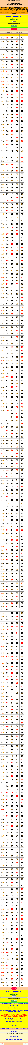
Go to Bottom (14, 29)
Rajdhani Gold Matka (12, 1003)
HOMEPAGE (14, 1031)
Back (2, 1043)
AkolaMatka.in (14, 1036)
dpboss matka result (18, 1028)
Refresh (14, 21)
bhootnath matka (8, 1028)
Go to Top (14, 988)
